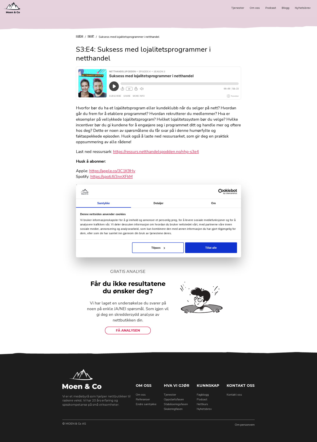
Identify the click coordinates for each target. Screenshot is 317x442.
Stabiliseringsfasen (176, 404)
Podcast (270, 8)
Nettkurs (202, 404)
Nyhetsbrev (303, 8)
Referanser (143, 399)
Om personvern (245, 425)
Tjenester (237, 8)
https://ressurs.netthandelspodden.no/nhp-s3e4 (156, 151)
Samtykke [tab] (103, 202)
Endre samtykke (146, 404)
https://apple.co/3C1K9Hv (112, 171)
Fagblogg (203, 394)
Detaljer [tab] (159, 202)
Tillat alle (211, 247)
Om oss (255, 8)
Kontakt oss (234, 394)
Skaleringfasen (173, 409)
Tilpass (156, 247)
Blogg (285, 8)
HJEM (79, 36)
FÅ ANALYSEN (128, 330)
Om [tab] (213, 202)
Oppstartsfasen (174, 399)
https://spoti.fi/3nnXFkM (111, 176)
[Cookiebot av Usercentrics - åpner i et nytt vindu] (221, 191)
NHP (91, 36)
